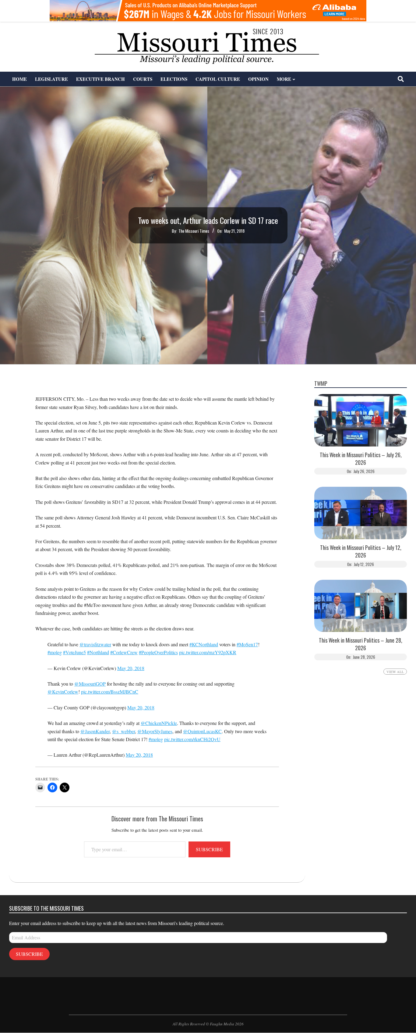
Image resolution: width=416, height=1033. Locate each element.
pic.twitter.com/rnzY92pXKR (207, 652)
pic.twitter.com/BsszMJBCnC (109, 691)
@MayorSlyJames (154, 731)
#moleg (55, 652)
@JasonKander (95, 731)
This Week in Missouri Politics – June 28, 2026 (360, 644)
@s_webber (123, 731)
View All (395, 671)
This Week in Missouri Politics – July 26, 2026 (361, 458)
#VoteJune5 (74, 652)
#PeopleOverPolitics (158, 652)
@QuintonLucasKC (202, 731)
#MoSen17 (247, 644)
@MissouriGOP (90, 683)
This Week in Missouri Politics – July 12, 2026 (360, 551)
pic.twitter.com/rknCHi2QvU (192, 739)
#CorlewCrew (124, 652)
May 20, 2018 (130, 668)
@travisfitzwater (95, 644)
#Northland (98, 652)
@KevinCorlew (63, 691)
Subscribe (209, 849)
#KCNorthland (203, 644)
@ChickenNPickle (159, 723)
